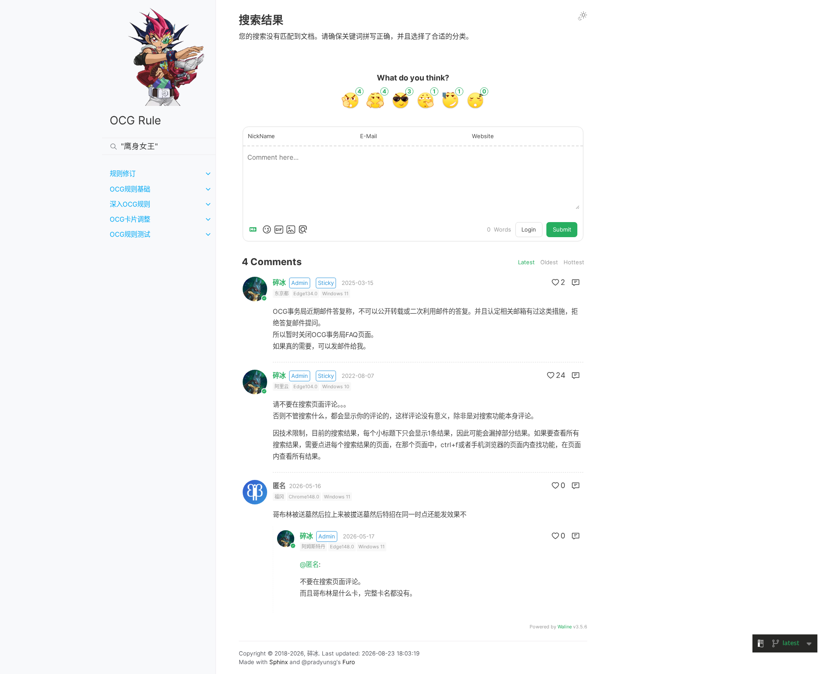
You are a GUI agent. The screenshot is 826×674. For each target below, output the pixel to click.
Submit (562, 229)
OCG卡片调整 (130, 219)
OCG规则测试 (130, 234)
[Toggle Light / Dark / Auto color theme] (582, 16)
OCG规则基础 (130, 189)
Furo (348, 662)
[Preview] (303, 229)
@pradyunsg (319, 662)
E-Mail (368, 136)
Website (483, 136)
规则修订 (123, 174)
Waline (565, 627)
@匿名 (309, 564)
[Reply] (575, 282)
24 (560, 375)
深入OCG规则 (130, 204)
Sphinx (278, 662)
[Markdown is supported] (255, 229)
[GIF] (279, 229)
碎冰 (279, 282)
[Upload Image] (291, 229)
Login (528, 229)
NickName (261, 136)
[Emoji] (267, 229)
